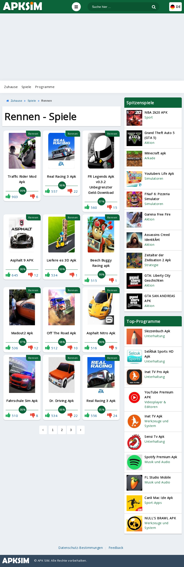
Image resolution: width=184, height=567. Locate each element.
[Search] (154, 7)
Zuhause (11, 86)
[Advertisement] (92, 47)
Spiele (26, 86)
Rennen (46, 100)
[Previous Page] (43, 430)
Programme (45, 86)
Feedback (116, 547)
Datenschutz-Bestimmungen (80, 547)
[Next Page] (81, 430)
